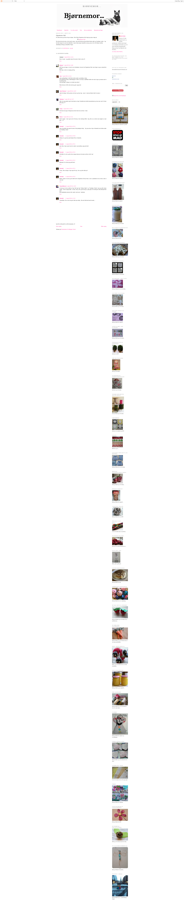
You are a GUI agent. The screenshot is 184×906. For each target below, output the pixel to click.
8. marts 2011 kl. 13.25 (70, 198)
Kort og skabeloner (88, 30)
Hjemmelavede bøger (98, 30)
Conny (61, 108)
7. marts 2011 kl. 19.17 (69, 99)
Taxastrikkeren (63, 186)
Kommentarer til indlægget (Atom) (68, 229)
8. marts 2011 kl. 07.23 (70, 160)
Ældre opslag (103, 226)
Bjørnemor (114, 75)
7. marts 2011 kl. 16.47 (71, 91)
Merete (61, 117)
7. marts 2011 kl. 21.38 (68, 116)
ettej (60, 76)
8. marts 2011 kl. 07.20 (70, 136)
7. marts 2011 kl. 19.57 (67, 108)
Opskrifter (66, 30)
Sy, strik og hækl (74, 30)
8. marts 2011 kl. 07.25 (70, 176)
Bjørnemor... (92, 6)
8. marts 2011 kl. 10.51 (71, 186)
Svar (60, 61)
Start (81, 226)
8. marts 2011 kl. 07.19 (70, 126)
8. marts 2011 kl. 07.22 (70, 152)
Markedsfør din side (115, 79)
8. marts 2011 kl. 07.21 (70, 144)
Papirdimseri (59, 30)
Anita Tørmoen (63, 91)
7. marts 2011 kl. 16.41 (66, 76)
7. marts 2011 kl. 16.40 (68, 65)
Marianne (62, 99)
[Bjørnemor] (112, 77)
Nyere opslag (58, 226)
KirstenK (65, 48)
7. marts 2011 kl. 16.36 (68, 57)
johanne (61, 65)
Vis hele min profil (117, 51)
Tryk (81, 30)
